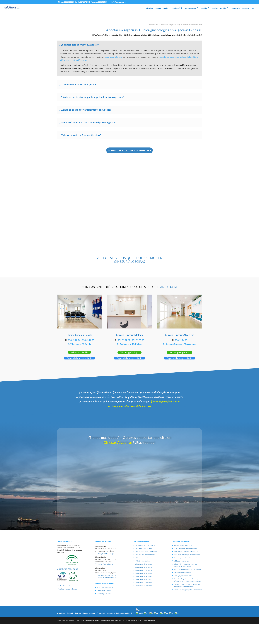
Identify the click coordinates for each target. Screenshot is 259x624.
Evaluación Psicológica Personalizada (187, 555)
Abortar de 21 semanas (143, 583)
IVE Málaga (95, 620)
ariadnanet (151, 620)
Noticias (223, 8)
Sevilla (165, 8)
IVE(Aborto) (175, 8)
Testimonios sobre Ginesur (68, 589)
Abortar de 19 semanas (143, 576)
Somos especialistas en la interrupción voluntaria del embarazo (144, 403)
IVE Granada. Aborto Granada (145, 555)
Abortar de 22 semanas (143, 586)
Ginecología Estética (104, 593)
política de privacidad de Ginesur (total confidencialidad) (124, 503)
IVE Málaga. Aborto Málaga (104, 553)
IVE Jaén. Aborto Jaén (142, 561)
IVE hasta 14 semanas (181, 561)
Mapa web (111, 613)
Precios (214, 8)
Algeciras (149, 8)
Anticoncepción (190, 8)
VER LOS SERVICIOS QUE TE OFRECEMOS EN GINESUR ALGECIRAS (129, 259)
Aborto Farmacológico (105, 587)
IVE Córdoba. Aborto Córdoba (146, 551)
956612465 (102, 2)
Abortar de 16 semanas (143, 567)
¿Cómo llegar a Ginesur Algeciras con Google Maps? (166, 215)
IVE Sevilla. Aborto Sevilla (104, 564)
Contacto (245, 8)
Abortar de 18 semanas (143, 573)
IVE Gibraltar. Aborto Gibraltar (106, 577)
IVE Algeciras (86, 620)
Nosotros (234, 8)
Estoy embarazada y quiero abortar (186, 551)
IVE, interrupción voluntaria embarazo (187, 569)
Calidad (70, 613)
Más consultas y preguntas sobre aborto (188, 590)
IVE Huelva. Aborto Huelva (144, 558)
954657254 (84, 2)
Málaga (158, 8)
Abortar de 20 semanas (143, 579)
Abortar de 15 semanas (143, 564)
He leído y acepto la (116, 503)
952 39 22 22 (124, 340)
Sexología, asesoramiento (183, 576)
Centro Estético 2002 (104, 590)
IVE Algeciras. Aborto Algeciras (105, 575)
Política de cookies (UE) (125, 613)
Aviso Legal (61, 613)
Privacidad (101, 613)
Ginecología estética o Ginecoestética (187, 558)
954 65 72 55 (88, 340)
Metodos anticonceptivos (182, 573)
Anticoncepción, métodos (183, 545)
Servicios (204, 8)
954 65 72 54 (74, 340)
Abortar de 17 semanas (143, 570)
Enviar (170, 510)
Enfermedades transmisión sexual (185, 548)
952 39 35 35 (138, 340)
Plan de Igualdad (88, 613)
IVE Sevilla (104, 620)
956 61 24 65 (181, 340)
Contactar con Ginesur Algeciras (129, 150)
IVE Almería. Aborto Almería (145, 545)
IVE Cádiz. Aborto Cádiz (143, 548)
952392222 (68, 2)
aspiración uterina (113, 57)
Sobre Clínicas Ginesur (66, 586)
